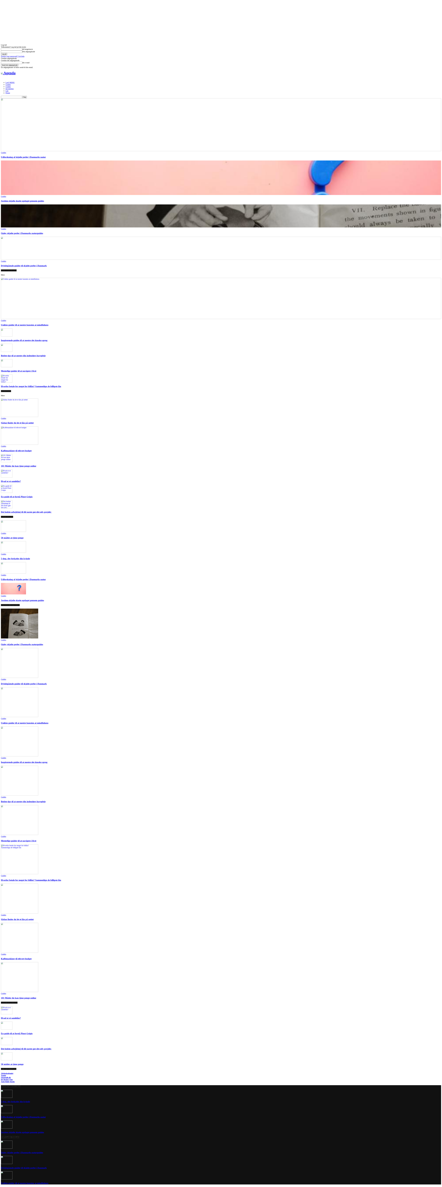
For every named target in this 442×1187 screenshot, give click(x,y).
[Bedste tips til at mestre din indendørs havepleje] (6, 351)
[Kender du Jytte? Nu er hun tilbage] (19, 444)
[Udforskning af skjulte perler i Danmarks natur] (221, 151)
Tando (3, 1075)
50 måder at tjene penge (12, 538)
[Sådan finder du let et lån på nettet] (19, 416)
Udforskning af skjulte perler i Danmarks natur (23, 157)
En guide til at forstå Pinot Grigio (17, 496)
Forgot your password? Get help (12, 56)
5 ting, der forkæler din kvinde (15, 558)
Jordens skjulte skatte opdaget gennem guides (22, 201)
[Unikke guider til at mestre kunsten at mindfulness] (221, 318)
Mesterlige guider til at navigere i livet (18, 371)
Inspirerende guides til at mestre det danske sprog (24, 340)
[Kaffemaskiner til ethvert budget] (19, 952)
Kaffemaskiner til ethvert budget (16, 450)
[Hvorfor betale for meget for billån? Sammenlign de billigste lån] (6, 382)
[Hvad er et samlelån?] (6, 477)
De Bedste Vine (7, 1080)
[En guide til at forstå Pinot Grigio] (6, 492)
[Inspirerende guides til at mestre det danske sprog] (6, 336)
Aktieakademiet (7, 1073)
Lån (7, 91)
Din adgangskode (28, 52)
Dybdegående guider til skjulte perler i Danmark (24, 265)
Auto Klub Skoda (8, 1082)
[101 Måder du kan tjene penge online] (6, 461)
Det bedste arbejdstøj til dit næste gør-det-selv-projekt (26, 512)
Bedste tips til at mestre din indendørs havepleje (23, 355)
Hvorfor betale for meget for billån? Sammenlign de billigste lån (31, 386)
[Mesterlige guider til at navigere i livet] (6, 367)
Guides (8, 85)
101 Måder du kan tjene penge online (18, 466)
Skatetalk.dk (6, 1078)
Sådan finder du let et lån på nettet (17, 423)
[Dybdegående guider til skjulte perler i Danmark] (221, 259)
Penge (8, 93)
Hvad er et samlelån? (11, 481)
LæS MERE (10, 83)
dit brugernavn (27, 49)
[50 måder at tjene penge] (221, 526)
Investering (10, 89)
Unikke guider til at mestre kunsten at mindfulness (24, 325)
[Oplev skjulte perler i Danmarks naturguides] (221, 227)
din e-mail (25, 63)
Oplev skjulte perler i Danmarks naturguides (22, 233)
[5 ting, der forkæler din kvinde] (221, 547)
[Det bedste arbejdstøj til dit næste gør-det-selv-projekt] (6, 508)
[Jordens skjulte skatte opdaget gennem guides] (221, 194)
